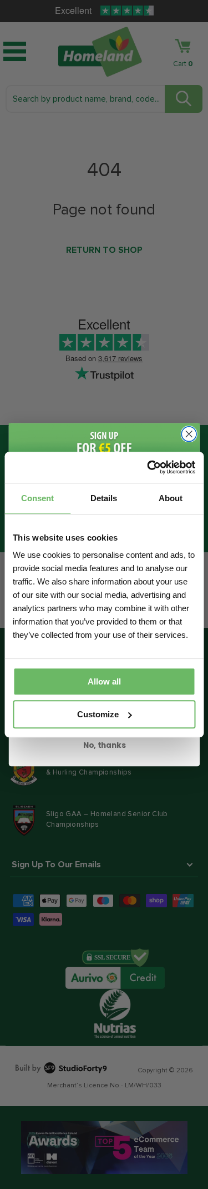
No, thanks (104, 744)
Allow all (104, 681)
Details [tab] (103, 498)
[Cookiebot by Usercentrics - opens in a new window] (148, 467)
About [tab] (170, 498)
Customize (98, 714)
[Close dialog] (188, 433)
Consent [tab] (37, 498)
